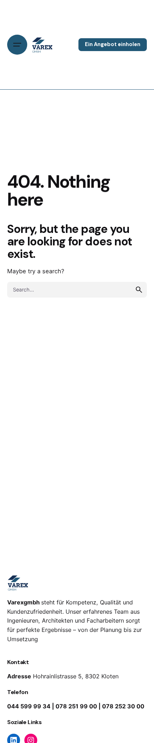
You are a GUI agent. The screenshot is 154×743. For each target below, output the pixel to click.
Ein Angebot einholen (112, 44)
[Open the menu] (17, 45)
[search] (139, 290)
